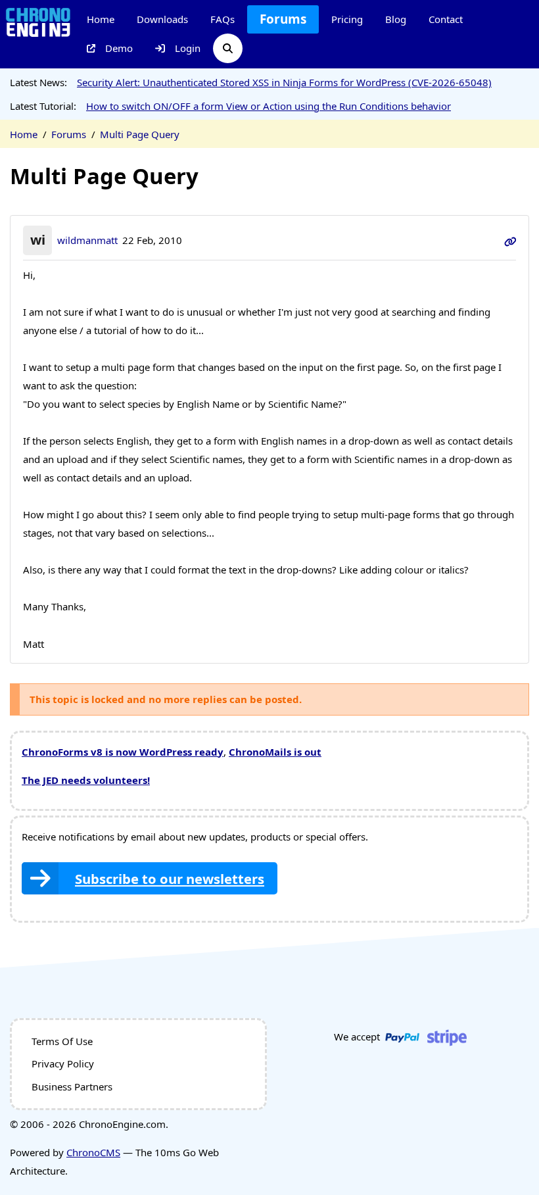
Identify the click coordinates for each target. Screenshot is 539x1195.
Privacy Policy (63, 1063)
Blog (395, 19)
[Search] (228, 48)
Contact (446, 19)
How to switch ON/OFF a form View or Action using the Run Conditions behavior (268, 105)
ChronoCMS (93, 1152)
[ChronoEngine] (38, 21)
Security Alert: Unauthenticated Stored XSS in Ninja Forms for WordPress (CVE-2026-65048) (284, 82)
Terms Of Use (62, 1041)
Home (100, 19)
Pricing (347, 19)
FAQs (222, 19)
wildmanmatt (87, 240)
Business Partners (72, 1086)
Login (187, 48)
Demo (119, 48)
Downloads (162, 19)
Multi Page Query (139, 134)
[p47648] (510, 240)
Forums (283, 19)
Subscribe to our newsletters (169, 878)
